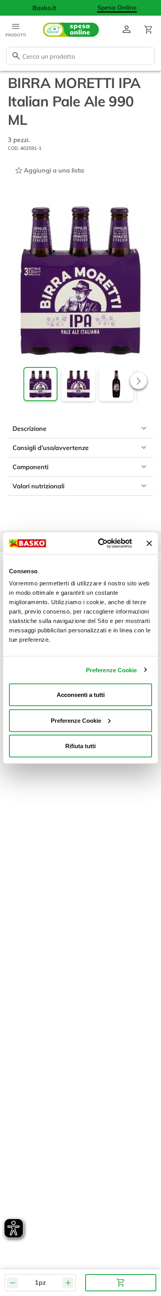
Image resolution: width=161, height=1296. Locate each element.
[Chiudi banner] (149, 543)
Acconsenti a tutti (81, 694)
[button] (138, 381)
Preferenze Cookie (111, 669)
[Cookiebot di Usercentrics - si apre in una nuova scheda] (99, 543)
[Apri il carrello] (148, 29)
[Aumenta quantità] (68, 1283)
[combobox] (80, 55)
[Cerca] (16, 56)
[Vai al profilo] (126, 30)
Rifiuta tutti (80, 746)
